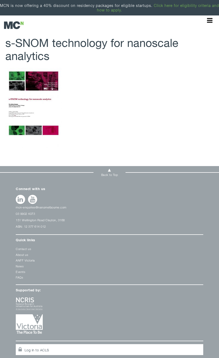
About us (22, 254)
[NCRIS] (109, 305)
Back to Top (109, 174)
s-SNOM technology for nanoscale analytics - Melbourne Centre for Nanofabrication (14, 25)
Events (20, 271)
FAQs (19, 277)
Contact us (23, 249)
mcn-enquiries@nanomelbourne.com (41, 207)
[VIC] (109, 325)
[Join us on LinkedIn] (20, 199)
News (20, 266)
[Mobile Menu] (210, 20)
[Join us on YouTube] (32, 199)
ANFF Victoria (25, 260)
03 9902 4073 (25, 213)
